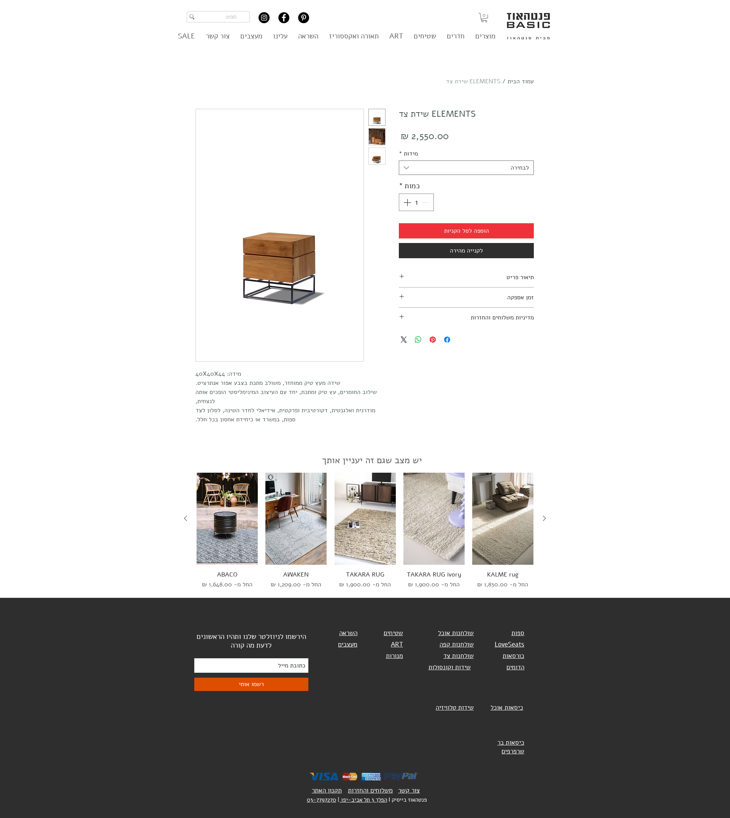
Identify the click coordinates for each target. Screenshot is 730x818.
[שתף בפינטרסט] (432, 339)
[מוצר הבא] (185, 518)
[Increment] (406, 202)
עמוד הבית (521, 81)
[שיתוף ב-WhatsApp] (418, 339)
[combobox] (466, 167)
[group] (365, 530)
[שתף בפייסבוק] (447, 339)
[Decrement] (426, 202)
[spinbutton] (416, 202)
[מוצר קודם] (544, 518)
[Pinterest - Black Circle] (303, 17)
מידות (408, 153)
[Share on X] (403, 339)
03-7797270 (321, 800)
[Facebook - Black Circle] (283, 17)
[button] (484, 17)
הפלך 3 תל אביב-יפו (363, 800)
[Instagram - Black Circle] (264, 17)
